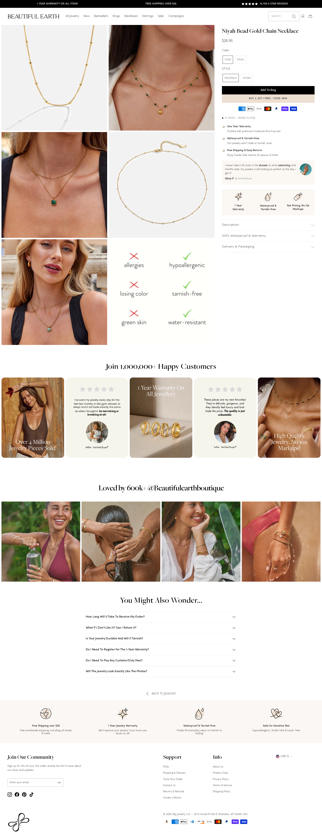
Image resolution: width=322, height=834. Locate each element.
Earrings (147, 16)
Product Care (220, 773)
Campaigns (176, 16)
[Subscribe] (59, 782)
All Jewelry (72, 16)
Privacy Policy (221, 779)
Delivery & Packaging (238, 246)
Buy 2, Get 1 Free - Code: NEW (268, 98)
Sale (161, 16)
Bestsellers (101, 16)
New (86, 16)
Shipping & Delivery (174, 773)
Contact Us (169, 785)
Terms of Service (222, 785)
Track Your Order (173, 779)
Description (230, 224)
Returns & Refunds (173, 791)
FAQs (166, 767)
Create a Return (172, 798)
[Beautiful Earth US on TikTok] (31, 794)
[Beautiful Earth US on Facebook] (17, 794)
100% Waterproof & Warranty (244, 235)
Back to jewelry (164, 693)
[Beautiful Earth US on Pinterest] (24, 794)
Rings (116, 16)
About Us (218, 767)
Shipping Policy (221, 791)
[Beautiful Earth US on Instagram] (9, 794)
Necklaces (131, 16)
